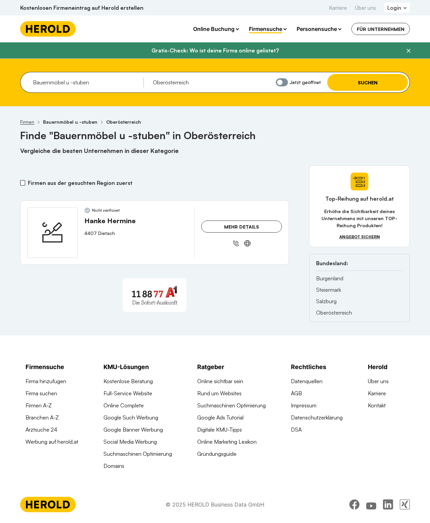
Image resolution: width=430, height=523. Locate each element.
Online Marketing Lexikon (227, 441)
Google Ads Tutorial (220, 417)
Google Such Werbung (130, 417)
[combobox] (86, 82)
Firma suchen (41, 393)
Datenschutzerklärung (317, 417)
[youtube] (371, 504)
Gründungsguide (216, 453)
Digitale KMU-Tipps (219, 429)
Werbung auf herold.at (52, 441)
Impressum (303, 405)
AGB (296, 393)
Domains (113, 465)
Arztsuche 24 (41, 429)
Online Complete (123, 405)
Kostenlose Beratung (128, 381)
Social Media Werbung (130, 441)
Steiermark (328, 289)
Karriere (338, 7)
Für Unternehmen (380, 29)
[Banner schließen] (408, 51)
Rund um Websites (219, 393)
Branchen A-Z (42, 417)
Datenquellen (306, 381)
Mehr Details (241, 227)
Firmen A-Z (39, 405)
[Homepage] (48, 29)
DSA (296, 429)
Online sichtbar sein (220, 381)
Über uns (365, 7)
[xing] (405, 504)
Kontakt (377, 405)
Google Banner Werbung (133, 429)
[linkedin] (388, 504)
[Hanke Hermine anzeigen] (52, 232)
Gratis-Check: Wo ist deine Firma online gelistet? (215, 50)
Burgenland (329, 278)
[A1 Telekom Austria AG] (154, 295)
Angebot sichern (359, 236)
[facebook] (354, 504)
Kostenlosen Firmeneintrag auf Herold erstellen (81, 7)
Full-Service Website (127, 393)
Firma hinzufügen (46, 381)
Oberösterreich (334, 312)
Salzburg (326, 301)
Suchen (368, 82)
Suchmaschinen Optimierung (137, 453)
